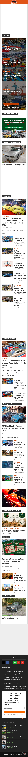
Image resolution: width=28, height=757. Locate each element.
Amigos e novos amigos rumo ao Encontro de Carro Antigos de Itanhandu (20, 578)
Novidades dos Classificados (11, 142)
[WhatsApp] (15, 662)
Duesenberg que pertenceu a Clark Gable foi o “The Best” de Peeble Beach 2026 (20, 289)
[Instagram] (3, 662)
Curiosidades (7, 89)
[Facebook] (7, 662)
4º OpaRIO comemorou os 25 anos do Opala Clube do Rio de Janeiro (12, 49)
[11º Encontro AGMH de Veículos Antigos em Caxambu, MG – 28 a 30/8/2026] (14, 520)
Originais (6, 105)
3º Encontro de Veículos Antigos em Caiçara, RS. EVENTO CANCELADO (19, 455)
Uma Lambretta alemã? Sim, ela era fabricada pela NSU (11, 92)
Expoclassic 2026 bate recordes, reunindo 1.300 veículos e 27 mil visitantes (12, 62)
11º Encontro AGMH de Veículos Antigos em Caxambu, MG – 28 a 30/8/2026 (14, 531)
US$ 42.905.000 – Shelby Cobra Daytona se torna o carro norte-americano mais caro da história (20, 277)
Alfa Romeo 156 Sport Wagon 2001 (13, 164)
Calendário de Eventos (13, 528)
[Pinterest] (18, 662)
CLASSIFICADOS (7, 595)
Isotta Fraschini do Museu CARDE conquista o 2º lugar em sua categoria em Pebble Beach (19, 302)
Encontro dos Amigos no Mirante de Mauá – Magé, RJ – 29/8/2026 (13, 682)
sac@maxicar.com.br (16, 756)
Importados (16, 103)
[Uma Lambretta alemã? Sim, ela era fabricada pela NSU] (7, 264)
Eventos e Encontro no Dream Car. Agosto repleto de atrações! (13, 561)
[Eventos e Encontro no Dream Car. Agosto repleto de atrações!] (14, 547)
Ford (5, 103)
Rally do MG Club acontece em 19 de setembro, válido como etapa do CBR (19, 480)
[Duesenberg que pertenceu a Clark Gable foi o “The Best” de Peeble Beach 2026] (7, 287)
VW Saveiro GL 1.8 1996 (10, 618)
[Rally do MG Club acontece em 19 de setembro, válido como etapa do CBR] (7, 478)
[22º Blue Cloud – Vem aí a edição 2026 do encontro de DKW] (14, 414)
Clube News (5, 557)
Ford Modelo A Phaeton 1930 (11, 107)
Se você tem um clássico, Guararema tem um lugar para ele (19, 444)
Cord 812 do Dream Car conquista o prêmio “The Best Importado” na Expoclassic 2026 (13, 221)
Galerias (16, 236)
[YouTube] (22, 662)
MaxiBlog (16, 271)
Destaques (10, 103)
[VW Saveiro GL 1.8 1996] (14, 607)
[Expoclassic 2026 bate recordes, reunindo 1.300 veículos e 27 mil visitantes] (7, 394)
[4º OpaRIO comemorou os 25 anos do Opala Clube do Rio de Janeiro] (14, 45)
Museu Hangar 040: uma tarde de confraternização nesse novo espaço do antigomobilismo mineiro (12, 76)
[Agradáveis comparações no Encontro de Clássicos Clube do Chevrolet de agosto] (7, 380)
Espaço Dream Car (6, 216)
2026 (3, 528)
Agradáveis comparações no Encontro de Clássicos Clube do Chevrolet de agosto (20, 384)
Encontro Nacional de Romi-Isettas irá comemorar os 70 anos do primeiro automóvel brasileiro (19, 467)
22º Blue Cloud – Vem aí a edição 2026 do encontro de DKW (13, 428)
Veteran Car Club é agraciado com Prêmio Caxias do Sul (19, 588)
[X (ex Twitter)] (11, 662)
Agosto (6, 528)
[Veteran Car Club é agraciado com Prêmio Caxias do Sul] (7, 587)
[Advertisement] (14, 19)
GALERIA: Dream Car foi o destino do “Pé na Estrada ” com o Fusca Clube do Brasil (19, 241)
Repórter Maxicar (18, 285)
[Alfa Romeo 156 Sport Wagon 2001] (14, 154)
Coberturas (6, 46)
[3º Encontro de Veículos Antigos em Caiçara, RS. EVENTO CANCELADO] (7, 452)
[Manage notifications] (24, 754)
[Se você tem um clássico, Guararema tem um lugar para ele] (7, 443)
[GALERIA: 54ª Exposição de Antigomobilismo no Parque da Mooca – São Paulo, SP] (7, 250)
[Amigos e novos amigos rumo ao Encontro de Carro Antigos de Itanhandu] (7, 576)
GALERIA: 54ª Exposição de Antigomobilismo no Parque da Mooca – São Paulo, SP (19, 253)
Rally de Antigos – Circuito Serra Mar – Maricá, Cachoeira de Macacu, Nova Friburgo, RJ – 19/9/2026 (14, 673)
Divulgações (5, 424)
